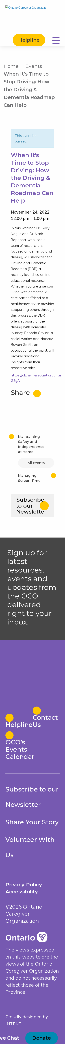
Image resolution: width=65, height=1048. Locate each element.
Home (11, 66)
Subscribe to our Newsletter (31, 505)
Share (21, 392)
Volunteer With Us (30, 847)
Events (33, 66)
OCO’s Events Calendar (18, 749)
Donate (41, 1038)
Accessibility (21, 892)
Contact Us (45, 721)
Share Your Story (32, 822)
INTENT (13, 1023)
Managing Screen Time (29, 478)
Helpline (29, 40)
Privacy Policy (23, 885)
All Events (36, 463)
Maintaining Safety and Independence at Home (31, 444)
